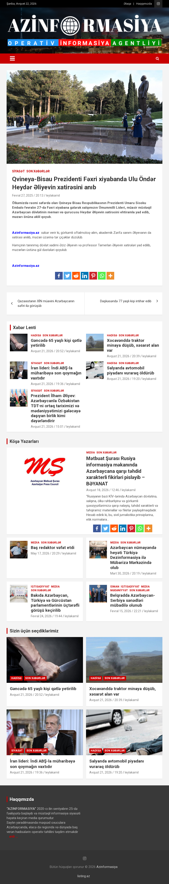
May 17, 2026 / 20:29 (45, 553)
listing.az (83, 876)
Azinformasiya (107, 867)
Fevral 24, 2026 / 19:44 (46, 616)
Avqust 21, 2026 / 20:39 (123, 356)
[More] (110, 276)
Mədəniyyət (119, 590)
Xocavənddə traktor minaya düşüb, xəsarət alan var (133, 345)
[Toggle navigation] (12, 58)
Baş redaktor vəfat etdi (52, 547)
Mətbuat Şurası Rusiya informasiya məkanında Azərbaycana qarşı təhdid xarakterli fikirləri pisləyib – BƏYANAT (115, 471)
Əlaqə (127, 3)
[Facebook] (59, 276)
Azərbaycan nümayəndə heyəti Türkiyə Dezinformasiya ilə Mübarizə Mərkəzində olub (133, 557)
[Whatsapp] (102, 276)
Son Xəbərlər (38, 171)
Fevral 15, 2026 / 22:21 (125, 611)
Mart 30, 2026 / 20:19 (125, 573)
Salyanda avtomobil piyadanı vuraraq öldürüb (130, 370)
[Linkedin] (84, 276)
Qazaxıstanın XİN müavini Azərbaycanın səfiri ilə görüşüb (46, 303)
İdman (114, 586)
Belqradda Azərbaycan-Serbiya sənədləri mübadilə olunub (132, 600)
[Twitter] (67, 276)
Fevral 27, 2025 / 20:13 (27, 195)
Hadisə (36, 335)
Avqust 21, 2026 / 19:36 (47, 384)
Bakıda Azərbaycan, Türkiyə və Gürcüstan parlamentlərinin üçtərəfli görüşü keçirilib (55, 603)
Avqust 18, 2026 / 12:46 (102, 490)
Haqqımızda (144, 3)
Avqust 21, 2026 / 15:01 (47, 426)
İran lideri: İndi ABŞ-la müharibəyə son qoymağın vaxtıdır (56, 373)
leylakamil (53, 195)
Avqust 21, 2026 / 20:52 (47, 351)
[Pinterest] (93, 276)
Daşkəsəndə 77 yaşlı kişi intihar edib (125, 301)
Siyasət (18, 171)
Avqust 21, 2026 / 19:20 (123, 379)
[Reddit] (76, 276)
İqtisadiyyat (40, 586)
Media (90, 452)
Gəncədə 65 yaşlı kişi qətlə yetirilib (56, 343)
